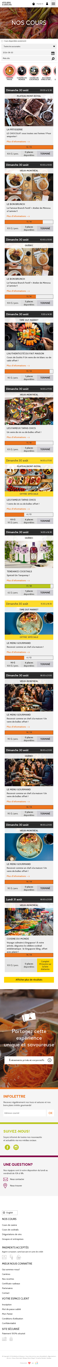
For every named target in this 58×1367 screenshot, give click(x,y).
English (9, 1212)
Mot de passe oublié (11, 1309)
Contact (5, 1293)
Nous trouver (15, 1185)
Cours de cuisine (9, 1225)
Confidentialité (9, 1323)
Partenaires (7, 1288)
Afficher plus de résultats (29, 979)
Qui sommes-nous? (11, 1269)
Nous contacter (16, 1179)
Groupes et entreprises (12, 1239)
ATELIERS (7, 4)
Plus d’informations (16, 141)
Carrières (6, 1274)
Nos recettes (8, 1279)
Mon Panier (7, 1314)
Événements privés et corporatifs (26, 1060)
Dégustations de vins (12, 1234)
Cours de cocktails (10, 1229)
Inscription (7, 1304)
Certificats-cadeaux (11, 1283)
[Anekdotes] (36, 1363)
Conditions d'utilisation (12, 1318)
